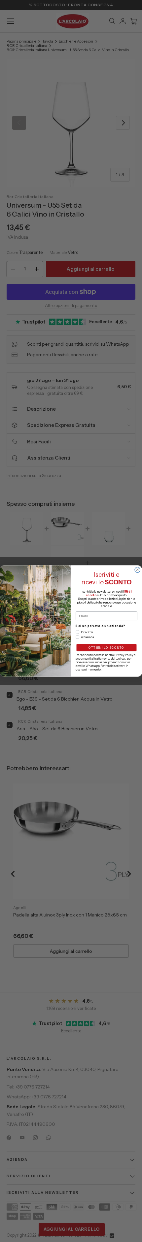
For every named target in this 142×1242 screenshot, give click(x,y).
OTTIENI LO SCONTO (106, 647)
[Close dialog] (137, 570)
